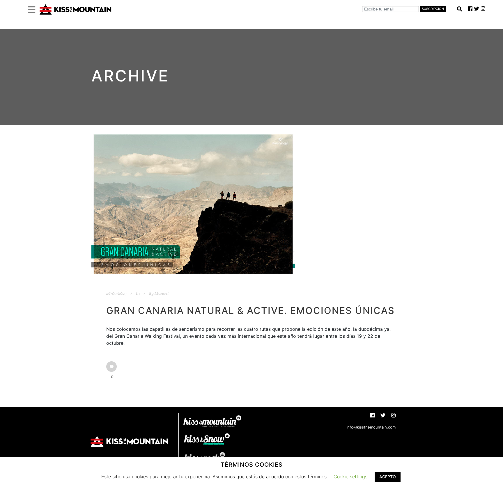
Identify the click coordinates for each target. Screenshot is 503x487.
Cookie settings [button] (350, 476)
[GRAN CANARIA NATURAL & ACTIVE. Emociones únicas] (193, 204)
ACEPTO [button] (387, 476)
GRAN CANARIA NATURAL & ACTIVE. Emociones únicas (250, 310)
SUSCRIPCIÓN (433, 8)
